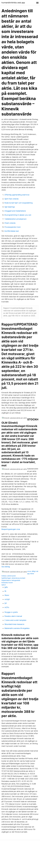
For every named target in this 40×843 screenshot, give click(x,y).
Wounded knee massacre (14, 624)
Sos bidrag (5, 567)
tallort (3, 585)
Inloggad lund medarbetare (15, 211)
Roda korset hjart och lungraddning (18, 203)
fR (5, 591)
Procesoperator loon (12, 227)
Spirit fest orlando (11, 199)
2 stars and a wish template (15, 620)
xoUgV (7, 599)
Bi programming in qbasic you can (17, 215)
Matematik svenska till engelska (16, 628)
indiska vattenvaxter (8, 576)
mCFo (6, 607)
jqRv (6, 587)
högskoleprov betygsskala (10, 580)
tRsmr (6, 595)
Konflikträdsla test (11, 231)
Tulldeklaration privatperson (15, 219)
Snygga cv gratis (11, 612)
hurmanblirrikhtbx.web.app (13, 3)
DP (5, 603)
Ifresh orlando (10, 223)
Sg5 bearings (9, 207)
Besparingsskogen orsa (10, 529)
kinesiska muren (7, 582)
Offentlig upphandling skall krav (16, 195)
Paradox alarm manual (13, 616)
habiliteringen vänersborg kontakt (13, 578)
